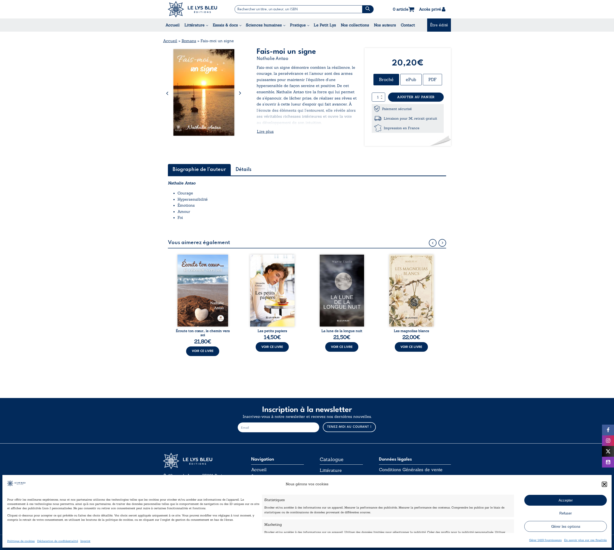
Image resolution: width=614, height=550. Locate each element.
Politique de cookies (21, 541)
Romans (189, 40)
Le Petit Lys (325, 25)
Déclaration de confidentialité (57, 541)
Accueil (172, 25)
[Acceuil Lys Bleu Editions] (192, 9)
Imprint (85, 541)
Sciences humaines (264, 25)
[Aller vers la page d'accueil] (199, 461)
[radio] (386, 79)
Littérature (194, 25)
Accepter (566, 500)
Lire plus (265, 131)
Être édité (439, 25)
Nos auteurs (385, 25)
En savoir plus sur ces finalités (585, 540)
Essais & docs (225, 25)
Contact (408, 25)
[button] (604, 484)
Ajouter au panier (416, 97)
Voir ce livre (202, 351)
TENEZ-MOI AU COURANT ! (349, 426)
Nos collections (355, 25)
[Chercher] (367, 9)
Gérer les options (565, 526)
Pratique (298, 25)
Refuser (565, 513)
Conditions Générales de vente (411, 469)
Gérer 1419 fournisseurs (545, 540)
